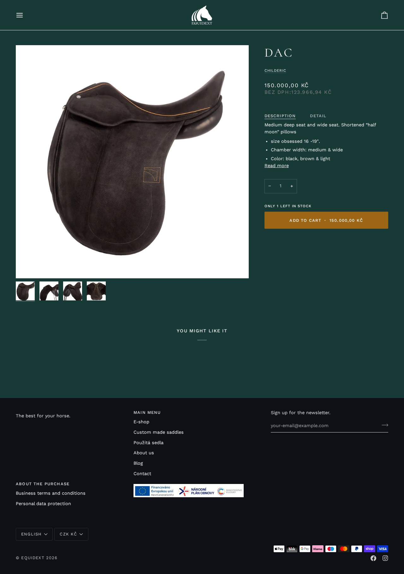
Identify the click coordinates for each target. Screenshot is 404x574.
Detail (318, 115)
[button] (71, 411)
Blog (138, 463)
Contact (142, 473)
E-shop (141, 422)
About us (144, 453)
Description (280, 115)
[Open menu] (25, 15)
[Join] (383, 425)
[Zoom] (132, 161)
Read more (276, 165)
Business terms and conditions (51, 493)
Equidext (32, 557)
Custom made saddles (159, 432)
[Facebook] (373, 558)
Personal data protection (43, 503)
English (31, 534)
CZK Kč (68, 534)
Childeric (275, 70)
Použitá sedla (148, 442)
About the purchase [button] (42, 483)
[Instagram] (385, 558)
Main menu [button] (147, 412)
